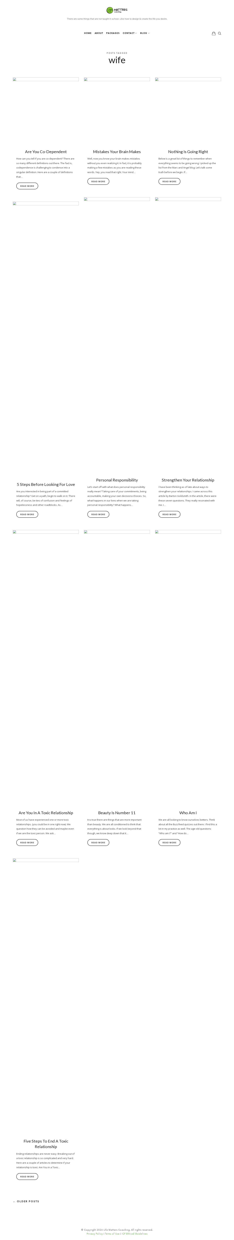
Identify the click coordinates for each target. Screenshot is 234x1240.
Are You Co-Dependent (46, 151)
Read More (27, 186)
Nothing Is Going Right (188, 151)
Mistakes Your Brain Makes (117, 151)
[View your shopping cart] (213, 33)
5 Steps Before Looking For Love (46, 484)
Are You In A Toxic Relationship (46, 812)
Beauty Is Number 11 (117, 812)
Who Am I (188, 812)
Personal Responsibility (117, 479)
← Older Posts (26, 1201)
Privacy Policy (95, 1234)
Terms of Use (112, 1234)
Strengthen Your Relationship (188, 479)
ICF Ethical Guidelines (135, 1234)
